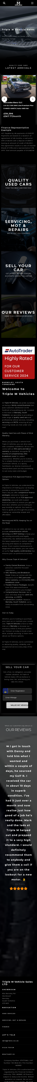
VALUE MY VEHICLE (19, 705)
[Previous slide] (4, 99)
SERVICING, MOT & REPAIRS (14, 1020)
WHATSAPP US (8, 1054)
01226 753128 (8, 1047)
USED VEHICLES (9, 1013)
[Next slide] (32, 99)
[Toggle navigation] (32, 3)
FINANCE (5, 1027)
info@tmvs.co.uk (10, 1041)
